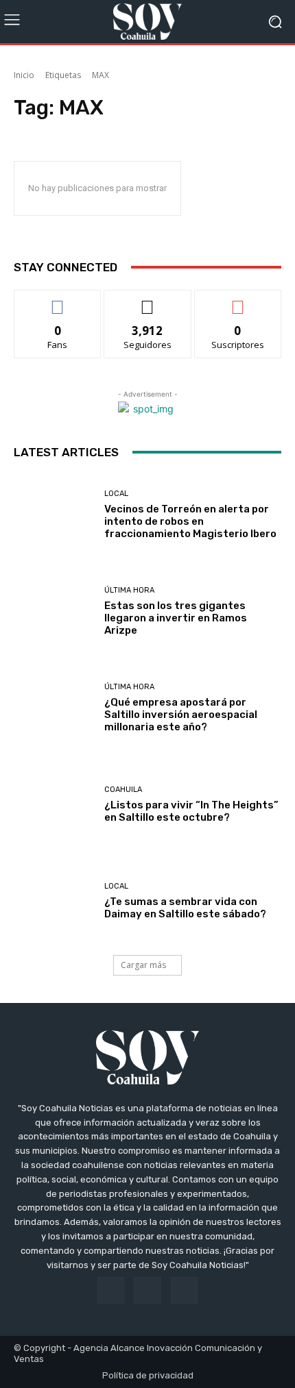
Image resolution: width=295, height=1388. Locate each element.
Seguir (148, 300)
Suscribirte (237, 300)
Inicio (24, 75)
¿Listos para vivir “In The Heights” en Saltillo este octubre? (191, 811)
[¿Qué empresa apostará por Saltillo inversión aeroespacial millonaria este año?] (54, 708)
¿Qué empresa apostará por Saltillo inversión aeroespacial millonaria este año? (180, 714)
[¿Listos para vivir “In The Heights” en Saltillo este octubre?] (54, 805)
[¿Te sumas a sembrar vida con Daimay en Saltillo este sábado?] (54, 901)
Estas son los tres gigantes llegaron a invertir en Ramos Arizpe (175, 617)
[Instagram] (147, 1290)
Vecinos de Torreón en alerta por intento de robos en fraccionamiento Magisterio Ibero (190, 521)
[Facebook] (110, 1290)
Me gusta (58, 300)
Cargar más (143, 965)
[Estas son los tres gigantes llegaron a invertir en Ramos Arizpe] (54, 611)
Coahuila (123, 789)
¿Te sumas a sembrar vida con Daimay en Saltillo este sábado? (185, 907)
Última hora (129, 590)
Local (116, 493)
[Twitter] (184, 1290)
